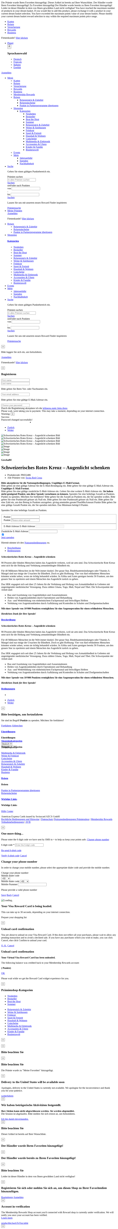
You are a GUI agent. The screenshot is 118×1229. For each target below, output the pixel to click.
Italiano (17, 64)
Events (17, 152)
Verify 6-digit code (10, 855)
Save (3, 895)
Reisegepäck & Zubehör (31, 100)
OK (3, 973)
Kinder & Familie (34, 147)
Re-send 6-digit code (11, 850)
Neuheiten (31, 114)
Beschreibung (8, 619)
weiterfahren (7, 1096)
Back (9, 895)
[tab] (59, 619)
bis (9, 194)
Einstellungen (8, 731)
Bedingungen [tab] (13, 550)
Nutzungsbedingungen (35, 542)
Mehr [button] (10, 288)
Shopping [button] (12, 235)
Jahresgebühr (26, 158)
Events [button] (10, 285)
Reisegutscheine (27, 102)
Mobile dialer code (10, 875)
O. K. (4, 945)
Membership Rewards (24, 94)
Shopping (18, 108)
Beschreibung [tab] (14, 548)
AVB (28, 822)
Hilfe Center (7, 811)
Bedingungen (8, 688)
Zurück (10, 427)
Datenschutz (47, 819)
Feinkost (30, 130)
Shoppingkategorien (11, 741)
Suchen (11, 182)
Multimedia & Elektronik (38, 141)
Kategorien (25, 111)
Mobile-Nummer (9, 884)
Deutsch (18, 59)
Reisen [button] (10, 224)
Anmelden (6, 72)
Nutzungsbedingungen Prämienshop (71, 819)
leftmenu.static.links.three (55, 408)
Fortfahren (6, 725)
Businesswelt (32, 149)
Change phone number (98, 839)
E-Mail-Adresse (11, 526)
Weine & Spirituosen (36, 127)
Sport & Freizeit (33, 133)
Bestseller (30, 116)
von (9, 188)
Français (18, 62)
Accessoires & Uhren (36, 144)
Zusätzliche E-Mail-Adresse (14, 531)
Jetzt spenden (7, 537)
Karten (10, 21)
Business (11, 32)
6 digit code (7, 845)
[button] (62, 43)
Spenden (24, 160)
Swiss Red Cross (34, 477)
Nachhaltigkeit (27, 163)
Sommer (30, 122)
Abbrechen (17, 725)
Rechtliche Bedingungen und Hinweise (20, 819)
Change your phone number (14, 873)
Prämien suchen (15, 176)
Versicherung (13, 27)
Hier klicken (22, 38)
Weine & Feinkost (10, 755)
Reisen (10, 24)
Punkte (7, 517)
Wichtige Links (9, 799)
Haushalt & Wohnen (36, 136)
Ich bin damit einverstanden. (15, 1119)
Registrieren (7, 1197)
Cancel (23, 855)
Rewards (11, 30)
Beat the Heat (32, 119)
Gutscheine (31, 138)
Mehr (16, 155)
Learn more (6, 1218)
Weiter (10, 430)
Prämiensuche (14, 208)
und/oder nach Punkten (18, 185)
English (17, 67)
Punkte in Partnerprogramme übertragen (39, 105)
